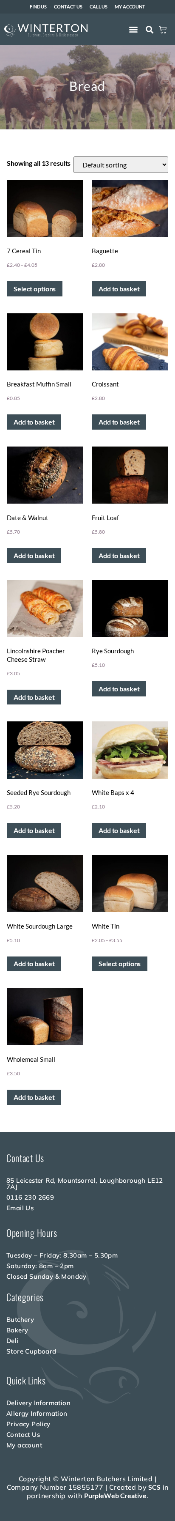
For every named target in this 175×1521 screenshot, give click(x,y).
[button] (134, 29)
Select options (35, 289)
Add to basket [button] (119, 289)
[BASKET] (163, 30)
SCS (154, 1487)
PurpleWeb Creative (115, 1495)
